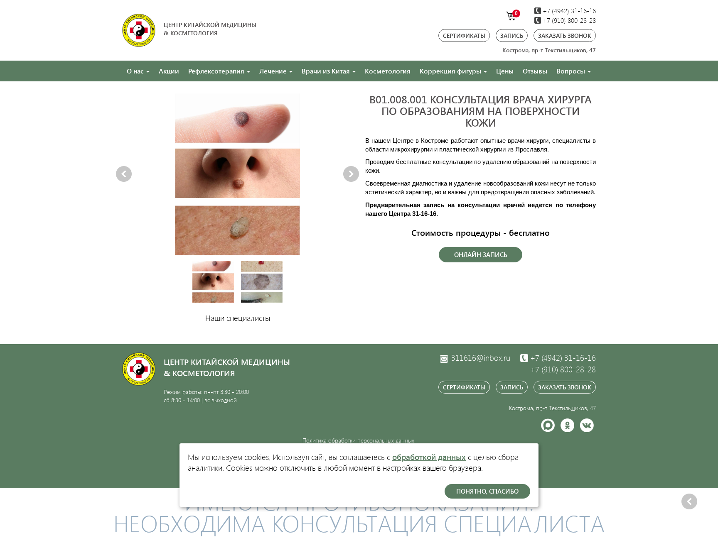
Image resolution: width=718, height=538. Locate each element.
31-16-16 (563, 357)
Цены (505, 70)
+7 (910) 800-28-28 (568, 20)
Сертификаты (464, 35)
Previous (124, 174)
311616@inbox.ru (479, 357)
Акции (169, 70)
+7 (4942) (568, 10)
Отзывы (535, 70)
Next (351, 174)
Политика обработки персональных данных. (359, 440)
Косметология (388, 70)
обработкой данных (429, 457)
